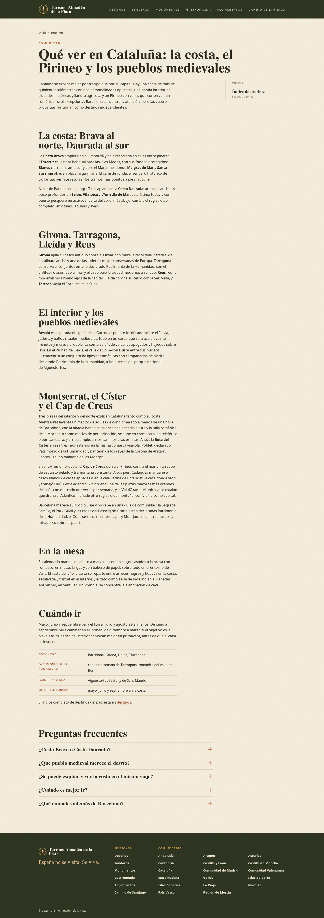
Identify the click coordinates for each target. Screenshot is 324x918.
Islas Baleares (259, 878)
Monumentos (168, 9)
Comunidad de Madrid (220, 870)
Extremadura (168, 878)
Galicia (208, 878)
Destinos (117, 9)
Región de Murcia (217, 892)
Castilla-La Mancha (263, 863)
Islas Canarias (169, 885)
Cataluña (165, 870)
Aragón (209, 855)
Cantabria (166, 863)
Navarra (255, 885)
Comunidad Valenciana (266, 870)
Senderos (140, 9)
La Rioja (209, 885)
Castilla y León (214, 863)
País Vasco (166, 892)
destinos (124, 702)
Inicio (43, 33)
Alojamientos (229, 9)
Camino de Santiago (267, 9)
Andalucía (166, 855)
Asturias (254, 855)
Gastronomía (198, 9)
